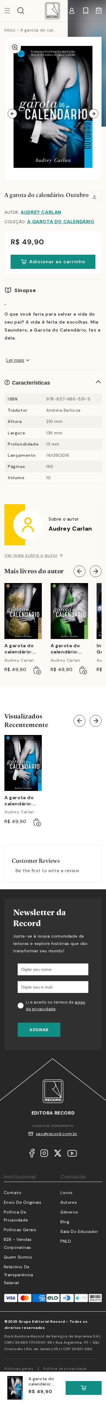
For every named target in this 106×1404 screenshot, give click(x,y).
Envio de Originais (23, 1202)
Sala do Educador (79, 1231)
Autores (68, 1202)
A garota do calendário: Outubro (19, 801)
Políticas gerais (19, 1368)
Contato (12, 1192)
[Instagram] (44, 1154)
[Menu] (10, 10)
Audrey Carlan (41, 212)
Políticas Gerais (20, 1229)
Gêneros (69, 1212)
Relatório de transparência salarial (18, 1274)
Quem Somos (18, 1257)
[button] (20, 10)
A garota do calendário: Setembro (19, 649)
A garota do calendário (60, 221)
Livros (66, 1192)
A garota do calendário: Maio (65, 649)
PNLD (65, 1241)
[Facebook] (31, 1154)
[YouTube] (72, 1154)
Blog (64, 1221)
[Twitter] (58, 1154)
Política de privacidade (65, 1368)
